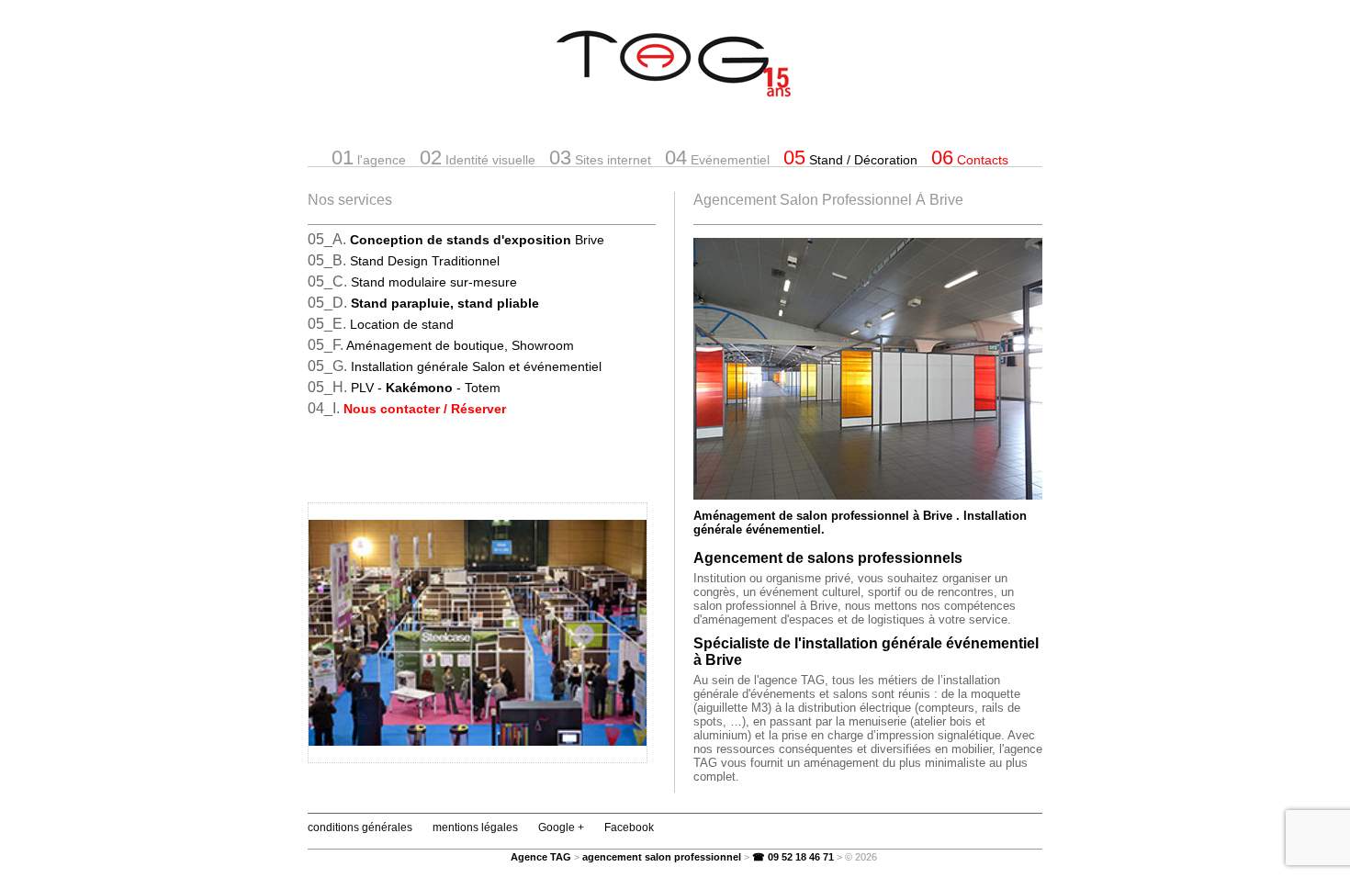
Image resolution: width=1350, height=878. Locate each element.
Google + (561, 827)
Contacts (969, 157)
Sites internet (600, 157)
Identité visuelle (477, 157)
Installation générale (476, 366)
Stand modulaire (434, 282)
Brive (477, 239)
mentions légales (475, 827)
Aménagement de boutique (460, 345)
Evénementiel (717, 157)
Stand (850, 157)
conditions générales (360, 827)
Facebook (629, 827)
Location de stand (402, 324)
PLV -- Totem (426, 387)
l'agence (369, 157)
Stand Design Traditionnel (425, 260)
